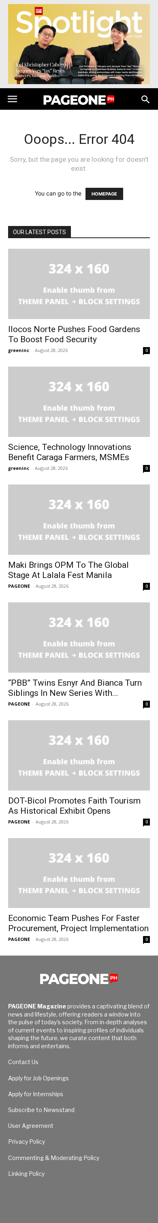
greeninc (18, 350)
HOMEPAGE (104, 194)
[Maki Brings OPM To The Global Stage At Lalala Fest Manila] (79, 519)
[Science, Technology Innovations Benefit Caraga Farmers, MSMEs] (79, 402)
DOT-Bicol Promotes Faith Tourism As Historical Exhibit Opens (74, 806)
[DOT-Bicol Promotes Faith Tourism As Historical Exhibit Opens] (79, 755)
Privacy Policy (26, 1141)
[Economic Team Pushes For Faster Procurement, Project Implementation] (79, 873)
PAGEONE (19, 586)
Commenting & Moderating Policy (53, 1157)
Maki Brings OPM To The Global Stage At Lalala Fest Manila (68, 570)
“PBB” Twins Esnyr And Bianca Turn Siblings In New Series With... (75, 688)
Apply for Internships (35, 1093)
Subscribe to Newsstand (41, 1109)
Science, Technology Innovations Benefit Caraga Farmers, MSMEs (69, 452)
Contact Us (23, 1061)
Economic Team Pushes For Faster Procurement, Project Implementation (78, 923)
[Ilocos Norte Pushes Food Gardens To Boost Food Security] (79, 284)
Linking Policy (26, 1173)
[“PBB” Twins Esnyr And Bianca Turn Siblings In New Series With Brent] (79, 637)
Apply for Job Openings (38, 1078)
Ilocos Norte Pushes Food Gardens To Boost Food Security (74, 334)
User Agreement (30, 1125)
